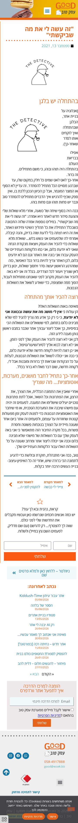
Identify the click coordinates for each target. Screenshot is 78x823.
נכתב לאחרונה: (42, 586)
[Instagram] (10, 756)
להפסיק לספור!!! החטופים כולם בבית (41, 653)
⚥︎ (4, 819)
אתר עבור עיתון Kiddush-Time (42, 595)
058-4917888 (54, 761)
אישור (52, 816)
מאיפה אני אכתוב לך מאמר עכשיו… (42, 634)
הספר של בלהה (42, 605)
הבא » (34, 673)
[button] (47, 10)
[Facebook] (18, 756)
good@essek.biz (54, 766)
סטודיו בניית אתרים (42, 615)
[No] (71, 809)
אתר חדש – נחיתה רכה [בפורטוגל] (42, 644)
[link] (39, 503)
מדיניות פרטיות (33, 816)
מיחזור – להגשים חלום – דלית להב (42, 663)
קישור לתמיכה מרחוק (26, 792)
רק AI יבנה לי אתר (41, 624)
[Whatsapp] (26, 756)
